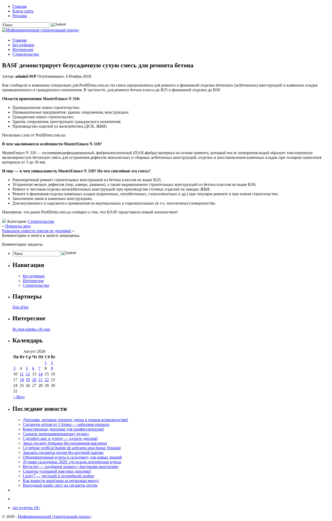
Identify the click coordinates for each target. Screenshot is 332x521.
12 (28, 374)
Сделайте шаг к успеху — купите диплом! (60, 438)
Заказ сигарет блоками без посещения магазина (65, 443)
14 (40, 374)
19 (28, 379)
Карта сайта (22, 11)
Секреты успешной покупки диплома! (57, 471)
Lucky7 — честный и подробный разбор (58, 476)
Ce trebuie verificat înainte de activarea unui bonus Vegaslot (72, 448)
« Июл (19, 397)
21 (40, 379)
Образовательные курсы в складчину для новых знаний (72, 457)
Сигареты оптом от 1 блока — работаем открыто (66, 424)
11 (22, 374)
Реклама (19, 16)
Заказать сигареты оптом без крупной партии (63, 452)
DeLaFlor (20, 307)
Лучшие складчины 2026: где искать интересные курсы (72, 462)
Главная (19, 6)
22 (47, 379)
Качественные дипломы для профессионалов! (63, 429)
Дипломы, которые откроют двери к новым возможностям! (75, 420)
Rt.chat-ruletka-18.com (31, 329)
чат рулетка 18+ (26, 507)
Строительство (25, 54)
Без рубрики (23, 45)
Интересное (22, 49)
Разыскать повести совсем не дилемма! (36, 231)
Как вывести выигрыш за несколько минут (61, 480)
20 (34, 379)
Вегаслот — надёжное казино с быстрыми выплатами (71, 466)
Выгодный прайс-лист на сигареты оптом (60, 485)
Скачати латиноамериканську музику (56, 434)
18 (22, 379)
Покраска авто (18, 226)
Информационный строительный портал (54, 516)
